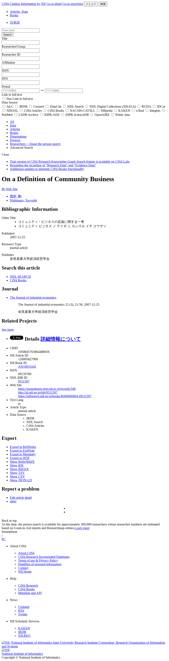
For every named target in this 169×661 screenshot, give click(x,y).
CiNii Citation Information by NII (24, 4)
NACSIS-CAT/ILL (82, 110)
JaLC (10, 106)
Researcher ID (11, 54)
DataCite (55, 106)
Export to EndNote (22, 450)
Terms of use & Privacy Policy (38, 560)
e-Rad (140, 110)
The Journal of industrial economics (33, 297)
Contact (23, 568)
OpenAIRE (102, 114)
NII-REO (24, 635)
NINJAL (12, 110)
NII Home (25, 571)
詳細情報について (61, 339)
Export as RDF (20, 458)
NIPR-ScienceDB (77, 114)
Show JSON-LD (21, 480)
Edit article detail (21, 497)
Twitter (22, 614)
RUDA (146, 106)
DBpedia (106, 110)
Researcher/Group (13, 46)
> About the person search (43, 144)
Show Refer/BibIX (22, 461)
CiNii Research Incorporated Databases (43, 557)
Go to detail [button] (54, 4)
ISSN (5, 70)
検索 (103, 4)
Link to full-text (12, 94)
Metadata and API (30, 593)
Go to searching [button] (72, 4)
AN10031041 (27, 366)
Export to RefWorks (23, 447)
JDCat (160, 106)
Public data (122, 114)
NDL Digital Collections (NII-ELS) (113, 106)
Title (4, 38)
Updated (23, 607)
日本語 (15, 22)
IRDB (23, 106)
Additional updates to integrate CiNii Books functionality (47, 169)
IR (4, 189)
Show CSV (17, 476)
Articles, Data (19, 11)
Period (6, 86)
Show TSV (17, 472)
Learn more (82, 528)
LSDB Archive (28, 114)
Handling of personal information (39, 564)
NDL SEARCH (20, 276)
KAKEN (124, 110)
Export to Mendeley (23, 454)
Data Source (10, 102)
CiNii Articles (33, 110)
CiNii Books (56, 110)
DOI (5, 78)
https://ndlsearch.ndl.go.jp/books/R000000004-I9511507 (55, 396)
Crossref (38, 106)
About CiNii (26, 553)
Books (14, 15)
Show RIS (16, 465)
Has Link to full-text (19, 98)
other (13, 501)
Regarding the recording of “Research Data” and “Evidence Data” (53, 165)
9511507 (23, 381)
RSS (21, 610)
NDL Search (75, 106)
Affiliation (8, 62)
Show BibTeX (19, 469)
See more (8, 329)
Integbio (155, 110)
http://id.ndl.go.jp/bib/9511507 (38, 392)
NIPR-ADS (51, 114)
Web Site (12, 189)
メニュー (91, 4)
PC (4, 539)
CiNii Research (28, 585)
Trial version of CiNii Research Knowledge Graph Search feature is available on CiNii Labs (70, 161)
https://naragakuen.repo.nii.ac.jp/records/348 (47, 388)
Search (7, 34)
